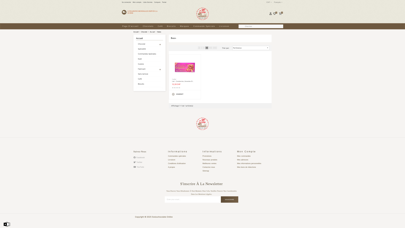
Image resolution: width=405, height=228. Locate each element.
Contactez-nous (208, 167)
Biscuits (141, 84)
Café (140, 79)
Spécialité (142, 49)
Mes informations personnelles (249, 163)
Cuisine (141, 64)
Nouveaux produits (209, 160)
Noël (140, 59)
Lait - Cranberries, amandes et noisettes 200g (182, 81)
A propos (171, 167)
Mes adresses (242, 160)
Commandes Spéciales (147, 54)
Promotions (206, 156)
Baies (173, 37)
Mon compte (137, 2)
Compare (157, 2)
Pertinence (251, 48)
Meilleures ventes (209, 163)
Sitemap (205, 171)
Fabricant (141, 69)
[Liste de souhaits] (274, 13)
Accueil (139, 38)
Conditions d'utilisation (177, 163)
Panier (164, 2)
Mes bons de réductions (246, 167)
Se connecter (126, 2)
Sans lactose (143, 74)
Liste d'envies (147, 2)
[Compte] (270, 13)
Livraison (171, 160)
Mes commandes (244, 156)
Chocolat (141, 44)
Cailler (174, 79)
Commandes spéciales (177, 156)
